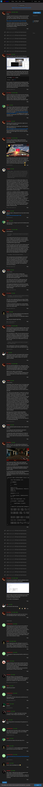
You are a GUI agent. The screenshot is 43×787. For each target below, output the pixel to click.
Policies (23, 1)
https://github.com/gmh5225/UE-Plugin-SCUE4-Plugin (16, 20)
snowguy (10, 233)
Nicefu (10, 342)
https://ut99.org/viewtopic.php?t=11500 (14, 215)
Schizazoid (10, 695)
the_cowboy (11, 171)
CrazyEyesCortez (11, 713)
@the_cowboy (9, 313)
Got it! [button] (38, 785)
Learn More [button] (28, 785)
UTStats (12, 1)
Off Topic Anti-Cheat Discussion (20, 32)
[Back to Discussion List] (1, 1)
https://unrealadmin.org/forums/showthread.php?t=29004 (17, 128)
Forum (16, 1)
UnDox (20, 1)
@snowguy (12, 444)
